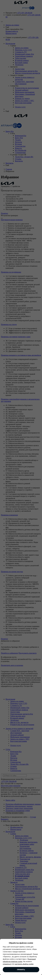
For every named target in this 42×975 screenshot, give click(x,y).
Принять (21, 970)
